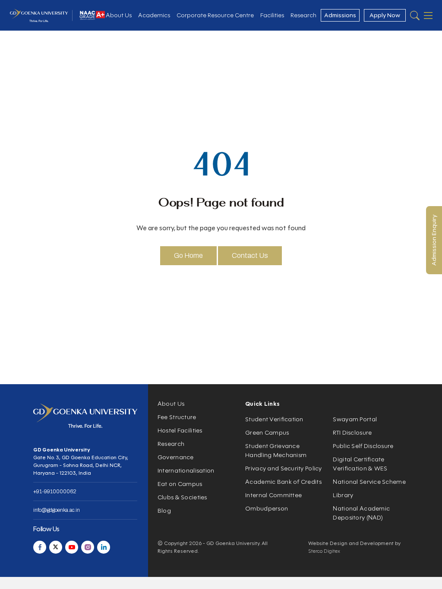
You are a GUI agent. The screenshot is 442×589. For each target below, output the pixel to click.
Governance (176, 457)
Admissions (340, 15)
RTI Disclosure (352, 432)
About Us (119, 15)
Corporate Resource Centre (215, 15)
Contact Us (250, 255)
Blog (164, 510)
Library (343, 495)
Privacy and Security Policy (283, 468)
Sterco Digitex (324, 551)
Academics (154, 15)
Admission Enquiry (434, 240)
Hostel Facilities (180, 430)
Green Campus (267, 432)
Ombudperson (266, 508)
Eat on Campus (180, 484)
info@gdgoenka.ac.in (56, 510)
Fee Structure (177, 417)
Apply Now (384, 15)
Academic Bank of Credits (283, 482)
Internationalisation (186, 470)
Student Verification (274, 419)
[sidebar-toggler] (428, 15)
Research (303, 15)
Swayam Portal (355, 419)
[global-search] (415, 15)
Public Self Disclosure (363, 446)
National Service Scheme (369, 482)
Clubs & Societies (182, 497)
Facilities (272, 15)
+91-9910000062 (54, 492)
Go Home (188, 255)
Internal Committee (273, 495)
